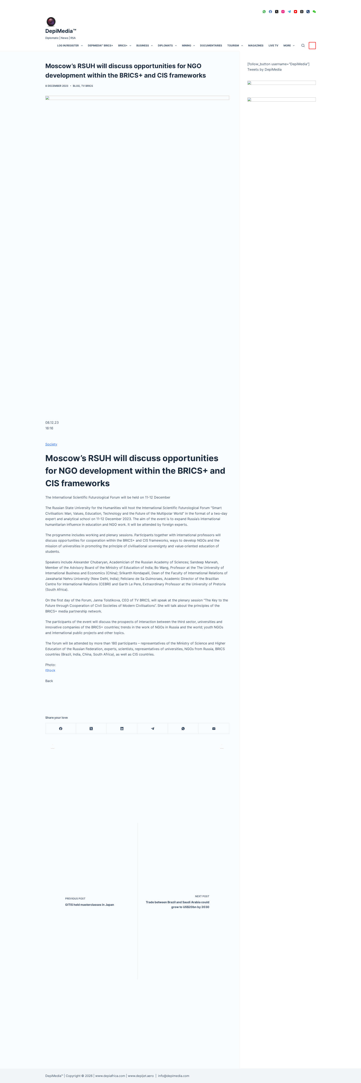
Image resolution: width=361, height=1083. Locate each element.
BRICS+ (122, 45)
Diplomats (165, 45)
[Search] (303, 45)
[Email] (214, 728)
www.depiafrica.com (110, 1076)
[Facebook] (270, 11)
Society (51, 444)
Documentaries (211, 45)
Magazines (255, 45)
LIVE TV (273, 45)
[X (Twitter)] (276, 11)
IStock (50, 670)
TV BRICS (87, 85)
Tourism (233, 45)
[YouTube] (295, 11)
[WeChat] (314, 11)
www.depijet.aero (141, 1076)
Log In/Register (68, 45)
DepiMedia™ (60, 31)
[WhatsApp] (264, 11)
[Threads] (301, 11)
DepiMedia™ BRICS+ (100, 45)
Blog (76, 85)
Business (142, 45)
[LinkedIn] (122, 728)
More (287, 45)
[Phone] (308, 11)
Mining (186, 45)
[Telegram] (289, 11)
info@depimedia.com (173, 1076)
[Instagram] (283, 11)
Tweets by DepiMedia (264, 69)
